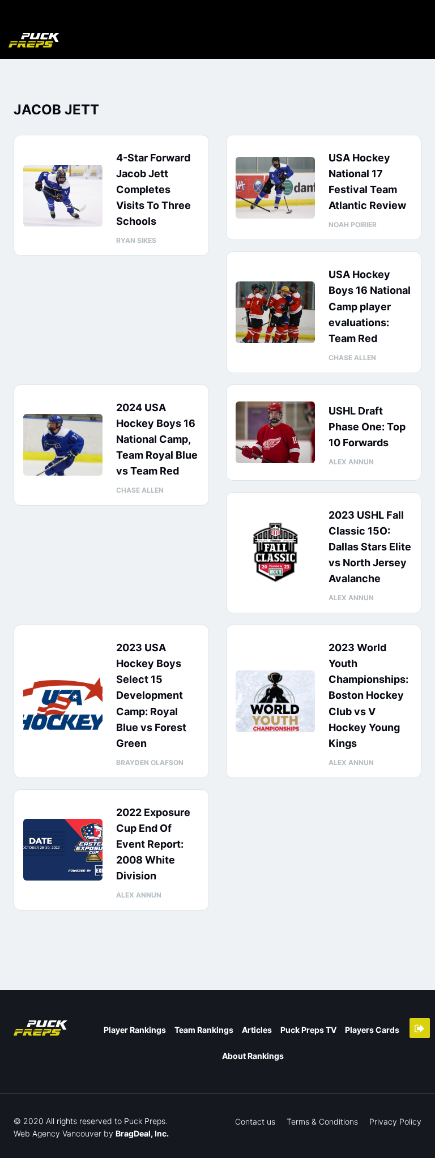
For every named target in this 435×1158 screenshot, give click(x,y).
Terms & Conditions (322, 1121)
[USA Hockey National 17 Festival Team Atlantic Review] (275, 188)
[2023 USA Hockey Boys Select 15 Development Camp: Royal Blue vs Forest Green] (63, 701)
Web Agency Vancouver (57, 1133)
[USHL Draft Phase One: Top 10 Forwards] (275, 432)
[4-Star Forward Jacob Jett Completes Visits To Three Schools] (63, 196)
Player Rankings (135, 1030)
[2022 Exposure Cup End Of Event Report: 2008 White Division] (63, 850)
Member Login (420, 1028)
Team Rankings (203, 1030)
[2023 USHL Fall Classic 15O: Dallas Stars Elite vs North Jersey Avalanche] (275, 552)
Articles (257, 1030)
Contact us (255, 1121)
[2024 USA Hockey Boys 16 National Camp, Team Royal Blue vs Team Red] (63, 445)
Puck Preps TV (308, 1030)
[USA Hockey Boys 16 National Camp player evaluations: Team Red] (275, 312)
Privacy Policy (395, 1121)
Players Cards (372, 1030)
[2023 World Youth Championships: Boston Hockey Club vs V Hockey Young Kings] (275, 701)
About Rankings (253, 1056)
